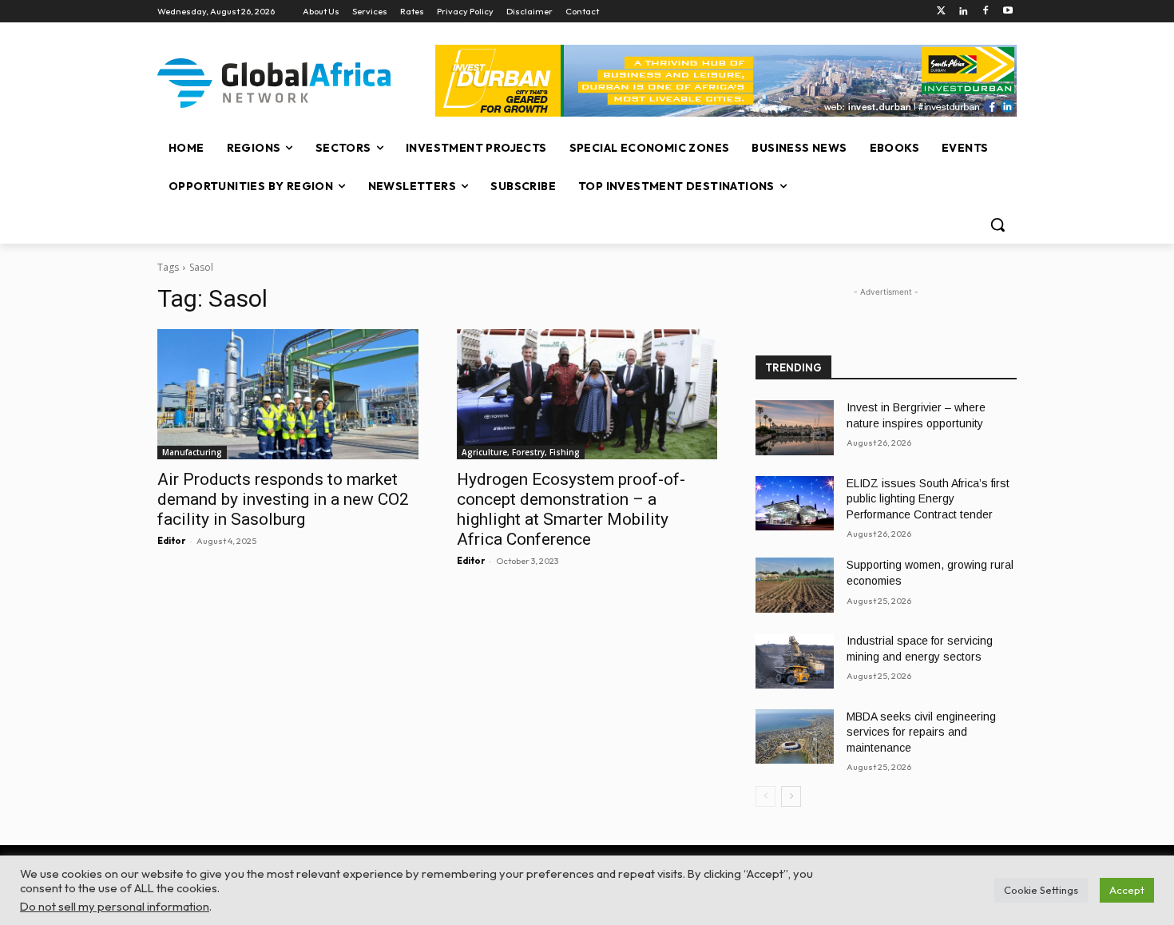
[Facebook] (985, 11)
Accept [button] (1126, 889)
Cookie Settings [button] (1041, 889)
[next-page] (791, 796)
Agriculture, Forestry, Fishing (521, 452)
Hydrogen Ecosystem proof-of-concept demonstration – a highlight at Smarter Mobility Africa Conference (571, 509)
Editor (171, 540)
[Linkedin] (963, 11)
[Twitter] (941, 11)
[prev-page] (765, 796)
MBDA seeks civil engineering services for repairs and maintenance (921, 732)
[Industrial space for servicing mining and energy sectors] (795, 661)
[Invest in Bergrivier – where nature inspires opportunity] (795, 427)
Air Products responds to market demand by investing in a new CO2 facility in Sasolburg (283, 499)
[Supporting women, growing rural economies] (795, 585)
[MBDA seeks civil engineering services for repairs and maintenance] (795, 736)
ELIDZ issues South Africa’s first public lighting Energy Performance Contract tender (928, 499)
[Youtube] (1007, 11)
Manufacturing (192, 452)
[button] (997, 224)
